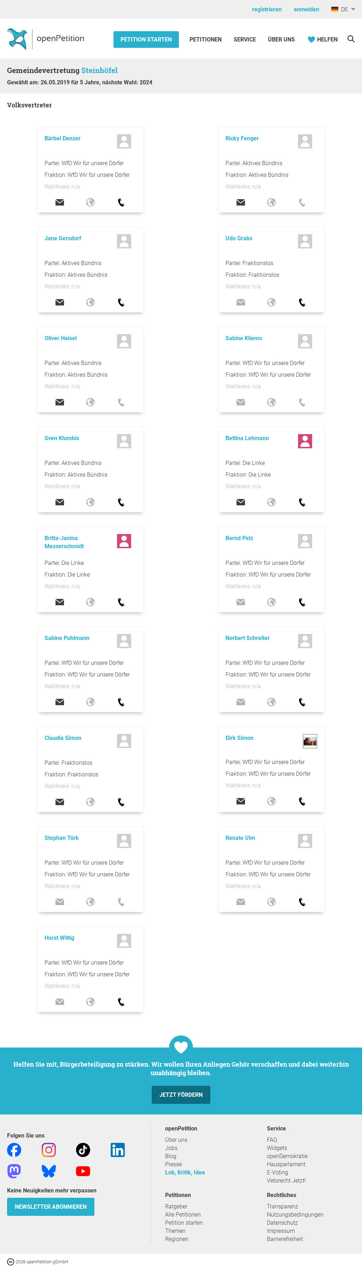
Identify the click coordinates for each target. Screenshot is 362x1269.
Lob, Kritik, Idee (185, 1172)
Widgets (277, 1148)
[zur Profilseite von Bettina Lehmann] (305, 441)
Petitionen (206, 39)
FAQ (272, 1139)
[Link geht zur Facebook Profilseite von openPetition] (14, 1149)
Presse (173, 1164)
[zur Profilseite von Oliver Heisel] (124, 341)
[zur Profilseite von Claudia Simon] (124, 741)
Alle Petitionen (183, 1214)
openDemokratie (287, 1156)
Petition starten (146, 39)
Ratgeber (176, 1206)
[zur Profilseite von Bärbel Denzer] (124, 141)
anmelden (306, 9)
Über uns (176, 1139)
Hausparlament (286, 1164)
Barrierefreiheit (285, 1239)
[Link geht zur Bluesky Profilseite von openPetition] (49, 1170)
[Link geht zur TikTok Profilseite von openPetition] (83, 1149)
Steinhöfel (99, 70)
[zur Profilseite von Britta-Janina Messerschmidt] (124, 541)
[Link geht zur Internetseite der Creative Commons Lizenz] (11, 1261)
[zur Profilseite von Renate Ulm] (305, 841)
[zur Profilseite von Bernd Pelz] (305, 541)
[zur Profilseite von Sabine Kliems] (305, 341)
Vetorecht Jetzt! (286, 1180)
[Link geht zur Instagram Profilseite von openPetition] (49, 1149)
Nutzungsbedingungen (295, 1214)
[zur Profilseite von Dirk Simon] (310, 746)
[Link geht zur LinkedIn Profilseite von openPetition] (118, 1149)
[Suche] (350, 39)
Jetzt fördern (181, 1094)
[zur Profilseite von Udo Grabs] (305, 241)
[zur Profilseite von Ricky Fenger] (305, 141)
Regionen (176, 1239)
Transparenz (282, 1206)
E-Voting (277, 1172)
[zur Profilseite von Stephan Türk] (124, 841)
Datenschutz (282, 1222)
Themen (175, 1231)
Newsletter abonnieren (51, 1206)
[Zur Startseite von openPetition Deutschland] (46, 38)
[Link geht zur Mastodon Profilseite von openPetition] (14, 1170)
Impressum (281, 1231)
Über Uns (281, 39)
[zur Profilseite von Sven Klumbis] (124, 441)
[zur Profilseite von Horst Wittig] (124, 941)
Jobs (171, 1148)
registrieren (267, 9)
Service (245, 39)
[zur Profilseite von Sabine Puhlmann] (124, 641)
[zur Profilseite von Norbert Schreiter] (305, 641)
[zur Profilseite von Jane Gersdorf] (124, 241)
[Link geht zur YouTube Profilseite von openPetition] (83, 1170)
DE (343, 9)
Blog (170, 1156)
